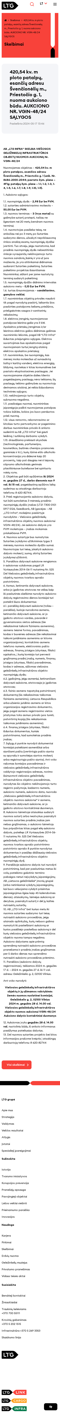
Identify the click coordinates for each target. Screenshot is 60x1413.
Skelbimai (15, 20)
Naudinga (8, 1224)
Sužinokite (8, 1158)
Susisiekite (9, 1284)
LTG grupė (8, 1099)
